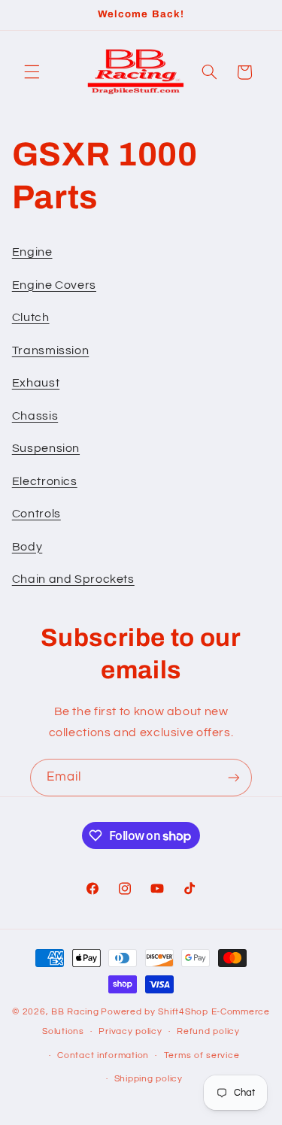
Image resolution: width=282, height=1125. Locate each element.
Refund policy (208, 1031)
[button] (31, 72)
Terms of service (202, 1055)
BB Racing (75, 1012)
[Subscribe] (234, 777)
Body (27, 547)
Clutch (31, 317)
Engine (32, 252)
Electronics (44, 481)
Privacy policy (130, 1031)
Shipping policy (148, 1079)
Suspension (46, 448)
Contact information (103, 1055)
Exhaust (35, 383)
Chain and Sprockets (73, 579)
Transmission (50, 350)
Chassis (35, 416)
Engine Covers (54, 285)
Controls (36, 514)
